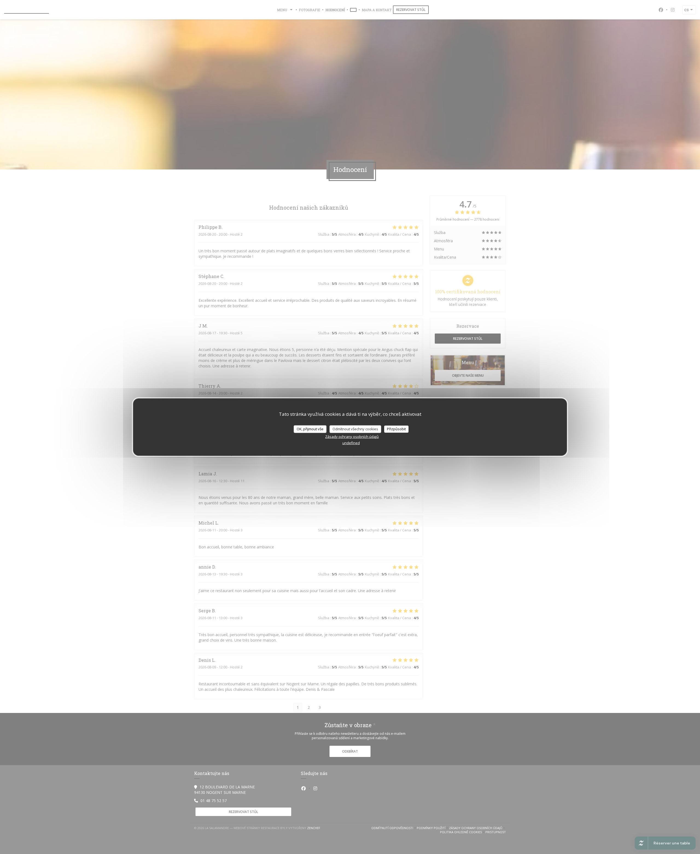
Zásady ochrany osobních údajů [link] (352, 436)
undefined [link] (351, 442)
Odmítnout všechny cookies (355, 428)
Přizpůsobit (396, 428)
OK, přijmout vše (310, 428)
